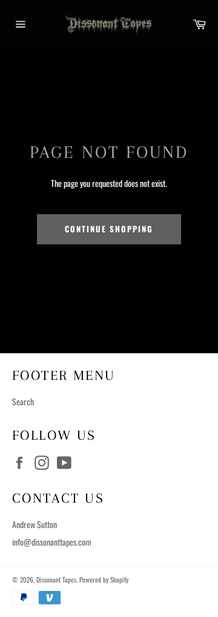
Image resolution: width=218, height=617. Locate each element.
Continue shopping (109, 229)
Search (23, 401)
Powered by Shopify (103, 579)
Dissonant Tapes (56, 579)
